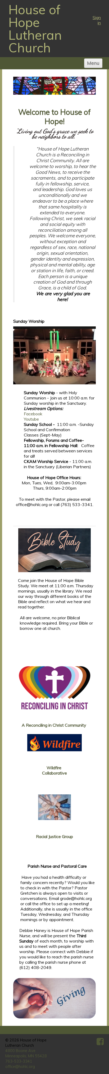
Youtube (31, 419)
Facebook (33, 413)
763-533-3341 (18, 1061)
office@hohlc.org (20, 1066)
